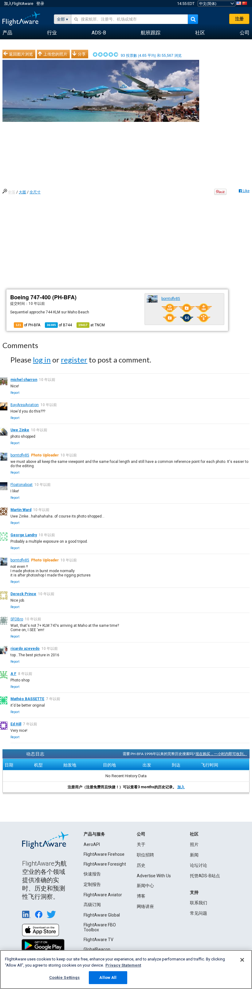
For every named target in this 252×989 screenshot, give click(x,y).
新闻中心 (145, 885)
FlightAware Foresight (105, 864)
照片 (194, 844)
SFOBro (16, 619)
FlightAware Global (102, 915)
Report (14, 393)
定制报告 (92, 884)
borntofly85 (170, 299)
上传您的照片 (55, 54)
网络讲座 (145, 906)
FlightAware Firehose (104, 854)
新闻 (194, 854)
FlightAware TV (98, 939)
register (74, 359)
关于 (141, 844)
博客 (141, 896)
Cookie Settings (64, 977)
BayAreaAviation (24, 405)
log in (42, 359)
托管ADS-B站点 (205, 875)
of (59, 325)
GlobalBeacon (97, 949)
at (91, 325)
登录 (40, 3)
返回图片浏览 (21, 54)
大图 (22, 192)
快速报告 (92, 873)
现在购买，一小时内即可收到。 (221, 753)
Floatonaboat (21, 485)
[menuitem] (7, 32)
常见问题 (198, 913)
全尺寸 (35, 192)
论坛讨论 (198, 865)
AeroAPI (92, 844)
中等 (11, 192)
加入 (181, 787)
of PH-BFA (28, 325)
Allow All (107, 977)
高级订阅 (92, 904)
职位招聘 (145, 854)
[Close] (242, 960)
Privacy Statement (123, 965)
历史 (141, 865)
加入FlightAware (18, 3)
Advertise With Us (154, 875)
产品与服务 (94, 834)
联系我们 (198, 902)
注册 (239, 18)
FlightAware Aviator (103, 894)
